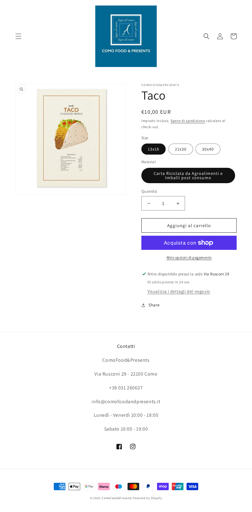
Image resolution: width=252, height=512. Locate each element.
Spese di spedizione (188, 120)
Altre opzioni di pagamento (189, 257)
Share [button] (154, 305)
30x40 (208, 149)
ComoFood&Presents (117, 498)
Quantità (149, 191)
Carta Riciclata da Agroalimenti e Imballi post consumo (188, 175)
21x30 (181, 149)
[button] (18, 36)
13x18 (153, 149)
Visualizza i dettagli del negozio (179, 291)
